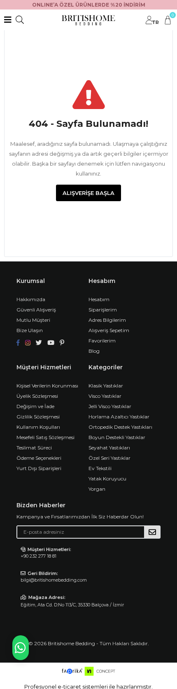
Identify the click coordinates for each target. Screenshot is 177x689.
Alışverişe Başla (88, 193)
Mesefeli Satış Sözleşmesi (45, 437)
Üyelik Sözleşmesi (37, 396)
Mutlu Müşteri (33, 320)
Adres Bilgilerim (107, 320)
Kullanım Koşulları (38, 427)
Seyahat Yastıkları (109, 447)
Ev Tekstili (100, 468)
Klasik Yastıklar (105, 386)
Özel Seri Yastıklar (109, 458)
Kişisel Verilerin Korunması (47, 386)
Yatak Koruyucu (107, 478)
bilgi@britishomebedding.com (54, 580)
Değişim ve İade (35, 406)
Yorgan (96, 489)
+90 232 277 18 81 (38, 556)
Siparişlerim (102, 309)
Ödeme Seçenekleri (38, 458)
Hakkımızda (30, 299)
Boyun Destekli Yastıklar (116, 437)
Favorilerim (102, 340)
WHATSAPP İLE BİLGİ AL (20, 647)
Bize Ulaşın (29, 330)
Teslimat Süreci (34, 447)
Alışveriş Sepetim (108, 330)
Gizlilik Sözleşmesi (38, 416)
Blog (94, 351)
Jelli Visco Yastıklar (109, 406)
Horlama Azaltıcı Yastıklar (118, 416)
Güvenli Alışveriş (36, 309)
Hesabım (98, 299)
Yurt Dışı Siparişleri (38, 468)
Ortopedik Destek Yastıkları (120, 427)
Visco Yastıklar (104, 396)
